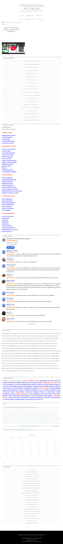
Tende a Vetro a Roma (47, 430)
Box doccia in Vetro (45, 361)
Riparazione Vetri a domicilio (45, 426)
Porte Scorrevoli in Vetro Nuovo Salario (34, 415)
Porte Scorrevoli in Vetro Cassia (50, 412)
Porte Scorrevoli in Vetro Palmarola (48, 415)
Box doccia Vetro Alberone (11, 358)
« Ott (4, 462)
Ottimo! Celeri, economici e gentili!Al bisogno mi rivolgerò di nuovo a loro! (34, 321)
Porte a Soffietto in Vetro (31, 114)
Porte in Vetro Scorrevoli (42, 407)
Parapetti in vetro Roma (31, 474)
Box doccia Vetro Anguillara (49, 356)
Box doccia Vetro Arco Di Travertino (36, 343)
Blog (31, 469)
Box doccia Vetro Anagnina (11, 353)
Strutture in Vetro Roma (31, 89)
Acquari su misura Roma (40, 333)
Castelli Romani (11, 407)
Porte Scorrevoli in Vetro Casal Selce (38, 412)
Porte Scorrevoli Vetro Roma (31, 485)
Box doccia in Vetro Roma (37, 366)
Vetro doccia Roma (32, 520)
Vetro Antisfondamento (31, 70)
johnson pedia (10, 318)
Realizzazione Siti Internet (27, 541)
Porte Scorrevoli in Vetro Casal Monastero (24, 412)
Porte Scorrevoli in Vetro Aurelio (54, 407)
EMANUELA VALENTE (12, 251)
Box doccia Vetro (13, 336)
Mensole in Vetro (31, 76)
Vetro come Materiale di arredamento (31, 107)
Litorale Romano (27, 407)
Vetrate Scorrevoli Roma (31, 504)
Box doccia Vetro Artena (45, 346)
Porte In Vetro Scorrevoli (31, 67)
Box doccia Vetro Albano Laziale (26, 361)
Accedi (35, 539)
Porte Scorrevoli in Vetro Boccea (37, 410)
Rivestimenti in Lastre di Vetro (31, 117)
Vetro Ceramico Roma (31, 98)
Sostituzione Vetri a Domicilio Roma (31, 492)
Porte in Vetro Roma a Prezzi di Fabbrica (11, 29)
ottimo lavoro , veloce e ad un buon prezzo (26, 262)
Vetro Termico (31, 83)
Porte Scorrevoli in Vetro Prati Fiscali (33, 417)
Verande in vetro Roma (31, 502)
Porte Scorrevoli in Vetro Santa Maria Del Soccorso (25, 421)
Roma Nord (16, 429)
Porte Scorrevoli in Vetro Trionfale (54, 423)
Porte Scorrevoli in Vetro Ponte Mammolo (19, 417)
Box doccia (27, 333)
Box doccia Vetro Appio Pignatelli (19, 368)
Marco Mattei (9, 298)
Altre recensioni (31, 324)
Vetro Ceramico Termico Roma (31, 518)
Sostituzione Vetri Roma (31, 495)
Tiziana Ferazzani (11, 264)
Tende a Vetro (31, 101)
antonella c (9, 274)
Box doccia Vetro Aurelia (29, 353)
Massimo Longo (10, 304)
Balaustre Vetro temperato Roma (31, 348)
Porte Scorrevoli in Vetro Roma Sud (53, 419)
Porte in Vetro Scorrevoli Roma (31, 481)
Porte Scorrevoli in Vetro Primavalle (46, 417)
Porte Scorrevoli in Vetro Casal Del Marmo (51, 410)
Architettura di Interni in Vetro (31, 120)
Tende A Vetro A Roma (31, 73)
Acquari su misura (45, 336)
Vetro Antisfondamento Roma (31, 509)
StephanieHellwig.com (40, 534)
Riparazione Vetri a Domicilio (31, 104)
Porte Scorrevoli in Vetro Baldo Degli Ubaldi (10, 410)
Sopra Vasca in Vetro (31, 110)
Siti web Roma (37, 541)
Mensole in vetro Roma (31, 471)
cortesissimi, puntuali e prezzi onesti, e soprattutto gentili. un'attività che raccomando (37, 277)
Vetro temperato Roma (31, 523)
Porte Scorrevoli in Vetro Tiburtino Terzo (27, 423)
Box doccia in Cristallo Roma (41, 368)
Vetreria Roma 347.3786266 (31, 7)
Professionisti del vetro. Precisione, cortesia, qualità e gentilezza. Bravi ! (33, 301)
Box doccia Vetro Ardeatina (23, 338)
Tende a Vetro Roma (31, 497)
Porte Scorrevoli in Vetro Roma (28, 419)
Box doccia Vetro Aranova (25, 371)
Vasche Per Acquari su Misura (31, 61)
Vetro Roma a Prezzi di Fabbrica (31, 92)
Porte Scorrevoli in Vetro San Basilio (9, 421)
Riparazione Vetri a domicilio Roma (31, 488)
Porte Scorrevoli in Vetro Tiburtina (13, 423)
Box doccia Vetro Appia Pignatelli (27, 356)
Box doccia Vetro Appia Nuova (17, 366)
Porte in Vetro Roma (31, 478)
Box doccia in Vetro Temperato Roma (28, 351)
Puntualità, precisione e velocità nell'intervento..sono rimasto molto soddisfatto (35, 295)
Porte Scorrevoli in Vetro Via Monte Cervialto (11, 426)
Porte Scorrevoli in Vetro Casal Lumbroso (10, 412)
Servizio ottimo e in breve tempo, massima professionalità (30, 315)
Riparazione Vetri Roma (31, 490)
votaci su (10, 247)
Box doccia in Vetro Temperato (34, 363)
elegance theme (30, 534)
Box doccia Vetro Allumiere (30, 358)
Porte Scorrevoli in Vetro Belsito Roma (25, 410)
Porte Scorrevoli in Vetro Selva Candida (41, 421)
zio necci (8, 312)
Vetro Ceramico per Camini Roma (31, 95)
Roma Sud (27, 429)
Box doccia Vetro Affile (16, 343)
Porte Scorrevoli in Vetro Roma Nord (40, 419)
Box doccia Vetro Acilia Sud (51, 351)
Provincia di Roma (28, 426)
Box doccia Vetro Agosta (28, 346)
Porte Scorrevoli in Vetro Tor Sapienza (41, 423)
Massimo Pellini (10, 280)
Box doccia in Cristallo (48, 358)
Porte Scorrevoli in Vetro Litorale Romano (20, 415)
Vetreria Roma (31, 506)
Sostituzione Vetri (31, 79)
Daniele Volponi (10, 292)
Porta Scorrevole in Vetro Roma (31, 476)
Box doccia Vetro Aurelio (47, 353)
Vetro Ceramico (31, 86)
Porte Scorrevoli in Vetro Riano (16, 419)
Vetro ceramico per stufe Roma (31, 64)
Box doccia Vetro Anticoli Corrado (27, 341)
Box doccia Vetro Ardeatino (28, 336)
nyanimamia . (9, 258)
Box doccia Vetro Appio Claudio (44, 338)
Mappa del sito (29, 539)
